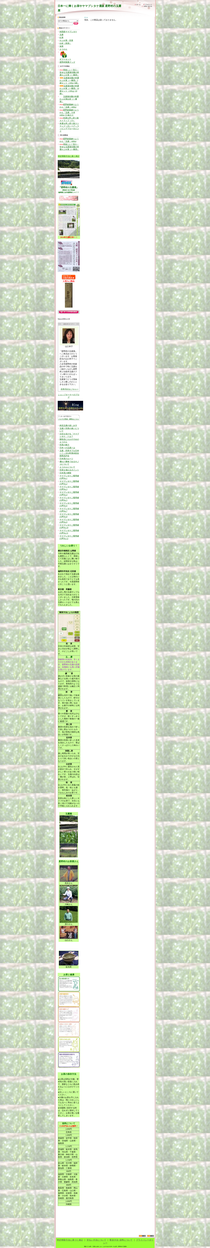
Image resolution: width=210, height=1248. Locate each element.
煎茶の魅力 (64, 445)
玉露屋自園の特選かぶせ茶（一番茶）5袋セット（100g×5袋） (69, 80)
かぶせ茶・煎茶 (66, 40)
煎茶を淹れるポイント (69, 470)
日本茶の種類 (65, 473)
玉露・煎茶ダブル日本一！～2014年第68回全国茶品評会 (69, 453)
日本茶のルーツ (66, 459)
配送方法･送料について (121, 1240)
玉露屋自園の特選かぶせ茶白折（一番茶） (69, 99)
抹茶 (61, 46)
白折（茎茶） (65, 43)
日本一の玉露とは (67, 448)
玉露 (61, 35)
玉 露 (69, 657)
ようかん (63, 49)
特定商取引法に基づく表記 (70, 1240)
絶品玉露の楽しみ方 (68, 425)
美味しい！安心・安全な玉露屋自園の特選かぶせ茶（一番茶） (69, 72)
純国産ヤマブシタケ (68, 32)
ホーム (86, 17)
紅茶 (61, 37)
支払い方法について (96, 1240)
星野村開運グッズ (67, 62)
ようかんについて (67, 467)
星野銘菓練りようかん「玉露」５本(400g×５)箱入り (69, 112)
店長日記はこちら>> (69, 389)
